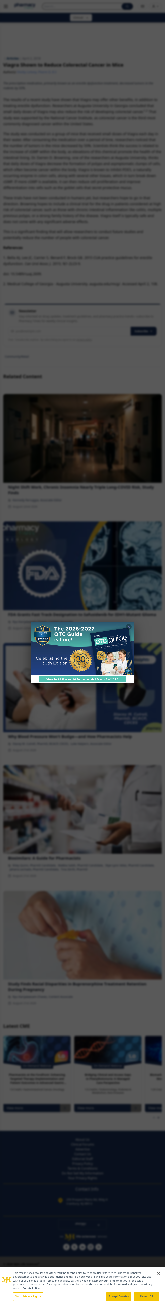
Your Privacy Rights (28, 1296)
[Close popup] (129, 627)
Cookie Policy (31, 1288)
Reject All (146, 1296)
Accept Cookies (119, 1296)
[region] (82, 1286)
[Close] (158, 1273)
